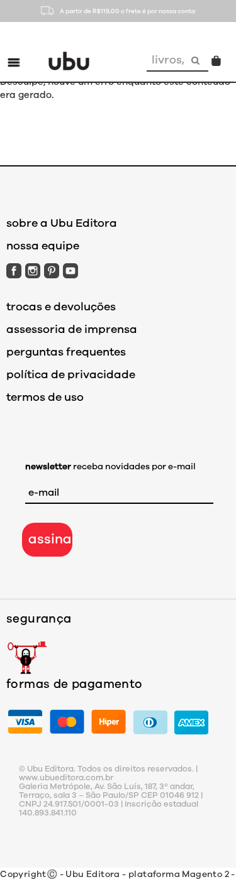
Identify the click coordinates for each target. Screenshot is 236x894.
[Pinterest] (51, 270)
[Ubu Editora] (69, 60)
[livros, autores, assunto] (196, 59)
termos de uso (45, 397)
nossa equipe (42, 245)
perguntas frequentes (66, 351)
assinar (50, 539)
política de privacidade (70, 374)
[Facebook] (13, 270)
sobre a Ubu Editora (61, 223)
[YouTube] (70, 270)
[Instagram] (32, 270)
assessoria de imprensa (71, 329)
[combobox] (165, 59)
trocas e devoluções (61, 306)
